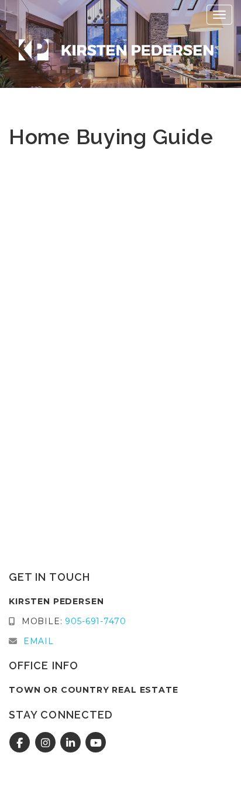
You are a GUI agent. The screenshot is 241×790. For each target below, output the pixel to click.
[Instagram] (46, 743)
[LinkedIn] (72, 743)
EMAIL (38, 641)
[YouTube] (96, 743)
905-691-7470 (95, 621)
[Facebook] (21, 743)
